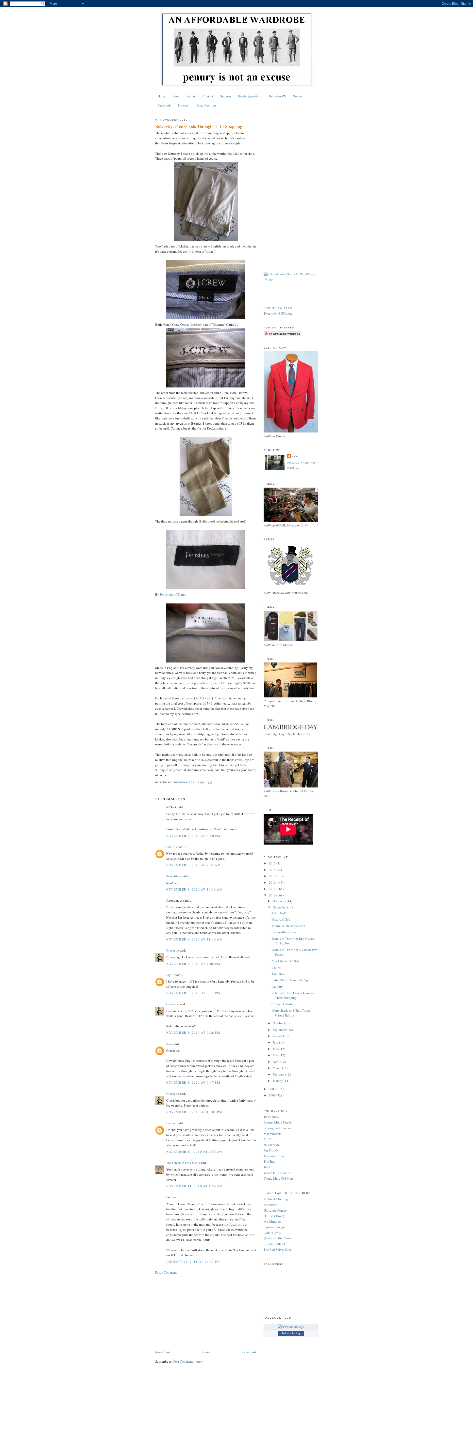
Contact (208, 96)
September (280, 1029)
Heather (171, 1123)
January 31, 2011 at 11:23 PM (193, 1261)
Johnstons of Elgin (172, 594)
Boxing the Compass (277, 1128)
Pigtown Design (274, 1227)
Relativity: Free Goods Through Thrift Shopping (292, 995)
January (278, 1081)
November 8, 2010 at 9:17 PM (193, 993)
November (280, 907)
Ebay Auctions (206, 105)
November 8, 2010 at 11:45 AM (194, 939)
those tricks (174, 876)
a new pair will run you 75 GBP (206, 683)
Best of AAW (277, 96)
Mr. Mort (269, 1139)
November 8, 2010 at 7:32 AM (193, 865)
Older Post (249, 1352)
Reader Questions (250, 96)
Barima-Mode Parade (278, 1122)
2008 (272, 1095)
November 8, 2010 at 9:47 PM (193, 1082)
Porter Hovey (272, 1233)
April (276, 1061)
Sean (169, 1044)
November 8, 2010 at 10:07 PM (194, 1112)
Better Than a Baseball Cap (289, 980)
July (276, 1042)
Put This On (271, 1150)
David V (171, 847)
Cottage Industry (282, 1004)
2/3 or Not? (279, 913)
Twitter (298, 96)
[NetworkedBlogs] (291, 1327)
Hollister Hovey (274, 1216)
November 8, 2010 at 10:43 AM (194, 889)
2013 (272, 876)
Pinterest (183, 105)
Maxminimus (272, 1133)
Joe (295, 455)
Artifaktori (271, 1204)
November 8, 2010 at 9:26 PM (193, 1032)
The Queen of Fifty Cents (183, 1162)
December (280, 901)
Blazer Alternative (283, 932)
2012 (272, 882)
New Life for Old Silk (285, 961)
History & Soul (281, 919)
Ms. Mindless (273, 1221)
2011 (272, 889)
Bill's (158, 408)
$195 (224, 408)
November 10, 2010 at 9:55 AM (194, 1151)
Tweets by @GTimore (278, 313)
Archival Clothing (276, 1199)
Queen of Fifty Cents (277, 1238)
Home (162, 96)
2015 (272, 863)
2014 (272, 869)
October (278, 1023)
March (277, 1068)
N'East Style (272, 1144)
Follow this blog (291, 1333)
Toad (267, 1167)
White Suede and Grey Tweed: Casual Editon (291, 1012)
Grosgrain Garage (275, 1210)
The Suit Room (274, 1156)
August (278, 1036)
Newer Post (162, 1352)
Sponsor (225, 96)
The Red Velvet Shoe (278, 1249)
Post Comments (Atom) (188, 1361)
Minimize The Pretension (288, 926)
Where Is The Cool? (277, 1173)
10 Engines (271, 1116)
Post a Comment (166, 1272)
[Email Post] (209, 782)
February (279, 1074)
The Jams (277, 973)
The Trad (269, 1161)
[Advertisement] (205, 1312)
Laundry (277, 986)
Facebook (164, 105)
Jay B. (170, 974)
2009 (272, 1089)
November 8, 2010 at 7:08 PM (193, 963)
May (276, 1055)
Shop (176, 96)
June (276, 1049)
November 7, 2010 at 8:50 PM (193, 835)
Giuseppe (172, 950)
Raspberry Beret (274, 1244)
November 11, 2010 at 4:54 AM (194, 1186)
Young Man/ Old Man (278, 1178)
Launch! (277, 967)
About (191, 96)
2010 (272, 895)
